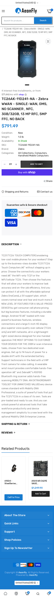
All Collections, (26, 153)
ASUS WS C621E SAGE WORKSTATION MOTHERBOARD (39, 482)
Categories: (8, 153)
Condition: (7, 133)
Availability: (8, 141)
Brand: (5, 149)
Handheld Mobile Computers (33, 155)
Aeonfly (22, 572)
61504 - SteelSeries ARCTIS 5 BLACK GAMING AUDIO (12, 482)
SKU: (4, 145)
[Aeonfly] (26, 11)
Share (49, 181)
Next (49, 479)
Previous (5, 479)
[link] (5, 594)
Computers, (41, 153)
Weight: (6, 137)
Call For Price (14, 497)
